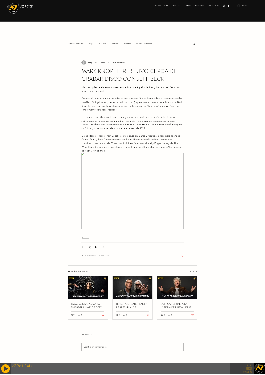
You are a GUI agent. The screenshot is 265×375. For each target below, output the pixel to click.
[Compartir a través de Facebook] (82, 247)
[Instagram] (224, 5)
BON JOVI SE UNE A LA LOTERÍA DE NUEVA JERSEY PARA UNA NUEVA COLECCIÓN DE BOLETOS (177, 305)
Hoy (90, 43)
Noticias (115, 43)
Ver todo (193, 271)
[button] (194, 44)
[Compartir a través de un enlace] (103, 247)
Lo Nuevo (102, 43)
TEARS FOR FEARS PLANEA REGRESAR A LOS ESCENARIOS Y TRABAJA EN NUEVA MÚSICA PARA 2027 (132, 305)
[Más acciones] (182, 62)
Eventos (127, 43)
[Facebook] (228, 5)
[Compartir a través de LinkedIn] (96, 247)
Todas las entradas (76, 43)
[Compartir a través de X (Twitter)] (89, 247)
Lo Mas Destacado (144, 43)
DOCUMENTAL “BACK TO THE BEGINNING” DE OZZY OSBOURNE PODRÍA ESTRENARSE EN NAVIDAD (86, 305)
